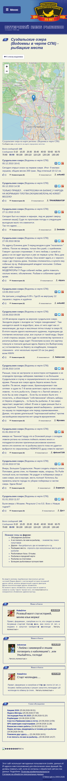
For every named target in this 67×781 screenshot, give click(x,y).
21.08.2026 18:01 (37, 734)
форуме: (27, 535)
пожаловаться (46, 175)
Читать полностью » (18, 659)
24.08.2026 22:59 (26, 718)
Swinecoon (60, 357)
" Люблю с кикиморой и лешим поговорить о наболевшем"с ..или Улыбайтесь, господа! (36, 651)
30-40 (36, 152)
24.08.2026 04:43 (15, 732)
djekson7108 (59, 452)
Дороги (14, 545)
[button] (34, 98)
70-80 (4, 155)
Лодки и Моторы (14, 713)
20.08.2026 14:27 (47, 737)
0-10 (16, 152)
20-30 (29, 152)
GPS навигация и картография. (21, 724)
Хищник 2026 (13, 710)
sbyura (61, 280)
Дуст (62, 510)
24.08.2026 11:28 (44, 724)
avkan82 (61, 175)
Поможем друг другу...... (18, 734)
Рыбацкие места (18, 548)
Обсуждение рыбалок (20, 537)
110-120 (37, 155)
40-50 (43, 152)
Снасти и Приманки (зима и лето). (22, 721)
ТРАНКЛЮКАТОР (57, 200)
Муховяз (61, 420)
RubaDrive (21, 610)
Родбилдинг (12, 718)
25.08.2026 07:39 (30, 713)
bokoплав (21, 645)
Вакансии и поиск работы (19, 726)
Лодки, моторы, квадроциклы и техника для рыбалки (31, 729)
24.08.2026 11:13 (39, 726)
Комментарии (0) (18, 175)
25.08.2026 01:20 (39, 716)
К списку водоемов (14, 57)
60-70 (57, 152)
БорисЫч (60, 488)
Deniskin (61, 229)
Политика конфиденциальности (35, 772)
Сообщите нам (7, 144)
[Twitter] (59, 162)
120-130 (46, 155)
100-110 (27, 155)
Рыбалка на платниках (21, 559)
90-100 (19, 155)
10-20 (22, 152)
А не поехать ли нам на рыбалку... (26, 540)
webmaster (47, 780)
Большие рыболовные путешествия (27, 561)
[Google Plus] (62, 162)
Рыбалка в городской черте (23, 556)
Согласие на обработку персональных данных (23, 774)
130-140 (55, 155)
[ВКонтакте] (56, 162)
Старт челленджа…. (28, 677)
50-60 (50, 152)
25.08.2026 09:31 (27, 710)
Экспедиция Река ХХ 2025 (19, 716)
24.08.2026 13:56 (46, 721)
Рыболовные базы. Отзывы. (23, 554)
